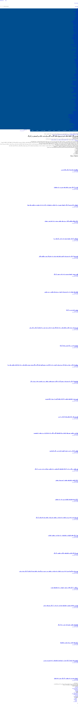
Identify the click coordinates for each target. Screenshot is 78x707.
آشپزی (77, 97)
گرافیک (77, 12)
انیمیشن (77, 13)
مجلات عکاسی (76, 113)
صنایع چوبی (76, 18)
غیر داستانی (76, 108)
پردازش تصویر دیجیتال (74, 83)
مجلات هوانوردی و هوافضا (74, 117)
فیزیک (77, 48)
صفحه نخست (76, 8)
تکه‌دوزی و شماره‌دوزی (74, 21)
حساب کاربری (76, 696)
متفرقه (77, 109)
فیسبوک (75, 699)
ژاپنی (77, 69)
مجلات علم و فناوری (75, 119)
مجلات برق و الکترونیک (74, 121)
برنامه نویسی (76, 75)
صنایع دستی (76, 17)
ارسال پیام (75, 701)
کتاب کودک (76, 106)
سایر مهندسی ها (75, 46)
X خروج (77, 702)
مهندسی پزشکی (75, 30)
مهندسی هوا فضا (75, 29)
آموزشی (77, 104)
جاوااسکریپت (76, 74)
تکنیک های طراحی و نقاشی (62, 139)
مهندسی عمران (75, 26)
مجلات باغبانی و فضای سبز (74, 116)
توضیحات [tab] (76, 140)
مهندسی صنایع (76, 34)
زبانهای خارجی (76, 62)
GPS (77, 45)
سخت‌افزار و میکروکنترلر (74, 87)
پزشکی (77, 52)
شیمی (77, 50)
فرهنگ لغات (76, 60)
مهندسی (58, 130)
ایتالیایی (77, 66)
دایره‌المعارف (76, 100)
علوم (77, 47)
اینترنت (77, 103)
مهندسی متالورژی (75, 38)
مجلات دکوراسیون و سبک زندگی (73, 115)
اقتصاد (77, 56)
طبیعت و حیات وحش (75, 99)
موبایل (77, 86)
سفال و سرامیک (75, 23)
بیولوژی (77, 51)
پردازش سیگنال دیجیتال (74, 44)
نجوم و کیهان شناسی (75, 49)
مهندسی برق (76, 28)
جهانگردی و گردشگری (74, 92)
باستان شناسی (76, 55)
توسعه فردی (76, 107)
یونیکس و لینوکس (75, 84)
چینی (77, 68)
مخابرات (76, 43)
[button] (39, 171)
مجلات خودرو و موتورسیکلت (73, 122)
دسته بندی (76, 6)
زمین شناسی (76, 53)
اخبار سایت (76, 687)
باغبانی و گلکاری (75, 91)
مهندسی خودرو (75, 33)
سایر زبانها (76, 70)
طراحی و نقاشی (75, 11)
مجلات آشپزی (76, 127)
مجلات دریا (76, 124)
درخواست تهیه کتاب (75, 688)
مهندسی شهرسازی (75, 35)
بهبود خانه (76, 96)
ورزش (77, 93)
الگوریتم (77, 85)
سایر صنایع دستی (75, 24)
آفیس (77, 72)
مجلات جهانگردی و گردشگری (73, 120)
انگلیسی (77, 63)
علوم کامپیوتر (76, 89)
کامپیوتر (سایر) (76, 90)
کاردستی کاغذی (75, 22)
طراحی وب (76, 73)
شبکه (77, 80)
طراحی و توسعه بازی (75, 77)
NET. (77, 78)
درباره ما (76, 686)
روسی (77, 67)
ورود (6, 0)
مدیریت (77, 101)
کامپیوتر (49, 130)
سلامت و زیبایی (75, 94)
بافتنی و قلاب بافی (75, 20)
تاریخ (77, 54)
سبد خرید (76, 695)
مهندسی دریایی (75, 40)
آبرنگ (67, 139)
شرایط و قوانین (75, 694)
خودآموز (77, 98)
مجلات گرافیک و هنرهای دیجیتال (73, 114)
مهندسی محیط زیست (75, 37)
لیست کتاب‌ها (76, 689)
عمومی (77, 61)
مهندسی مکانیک (75, 27)
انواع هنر (76, 16)
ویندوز (77, 79)
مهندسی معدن (76, 39)
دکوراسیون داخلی (75, 95)
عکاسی (77, 10)
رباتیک (77, 32)
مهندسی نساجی (75, 41)
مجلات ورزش (76, 126)
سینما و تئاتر (76, 14)
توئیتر (76, 700)
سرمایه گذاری (76, 102)
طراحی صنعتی (76, 31)
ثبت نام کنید (2, 0)
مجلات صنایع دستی (75, 112)
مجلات (77, 110)
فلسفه (77, 58)
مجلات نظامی (76, 123)
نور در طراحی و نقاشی (54, 139)
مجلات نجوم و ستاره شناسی (74, 118)
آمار (77, 57)
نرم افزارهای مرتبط (75, 693)
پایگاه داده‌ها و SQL (75, 81)
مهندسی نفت (76, 36)
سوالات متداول (76, 692)
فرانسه (77, 64)
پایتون (77, 76)
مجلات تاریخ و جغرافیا (75, 125)
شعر (77, 15)
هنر (77, 9)
